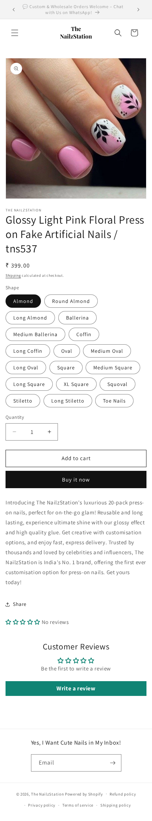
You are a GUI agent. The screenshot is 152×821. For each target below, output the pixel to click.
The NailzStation (47, 793)
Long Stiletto (67, 400)
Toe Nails (114, 400)
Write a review (75, 688)
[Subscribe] (113, 763)
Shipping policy (115, 805)
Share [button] (20, 604)
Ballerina (77, 317)
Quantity (15, 417)
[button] (15, 33)
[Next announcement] (138, 9)
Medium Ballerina (35, 334)
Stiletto (22, 400)
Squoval (117, 384)
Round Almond (71, 301)
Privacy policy (41, 805)
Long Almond (30, 317)
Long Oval (25, 367)
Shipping (13, 275)
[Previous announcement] (14, 9)
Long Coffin (27, 351)
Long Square (29, 384)
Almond (23, 301)
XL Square (76, 384)
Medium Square (112, 367)
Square (66, 367)
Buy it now (76, 479)
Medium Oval (107, 351)
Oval (66, 351)
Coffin (83, 334)
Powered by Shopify (84, 793)
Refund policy (123, 794)
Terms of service (77, 805)
